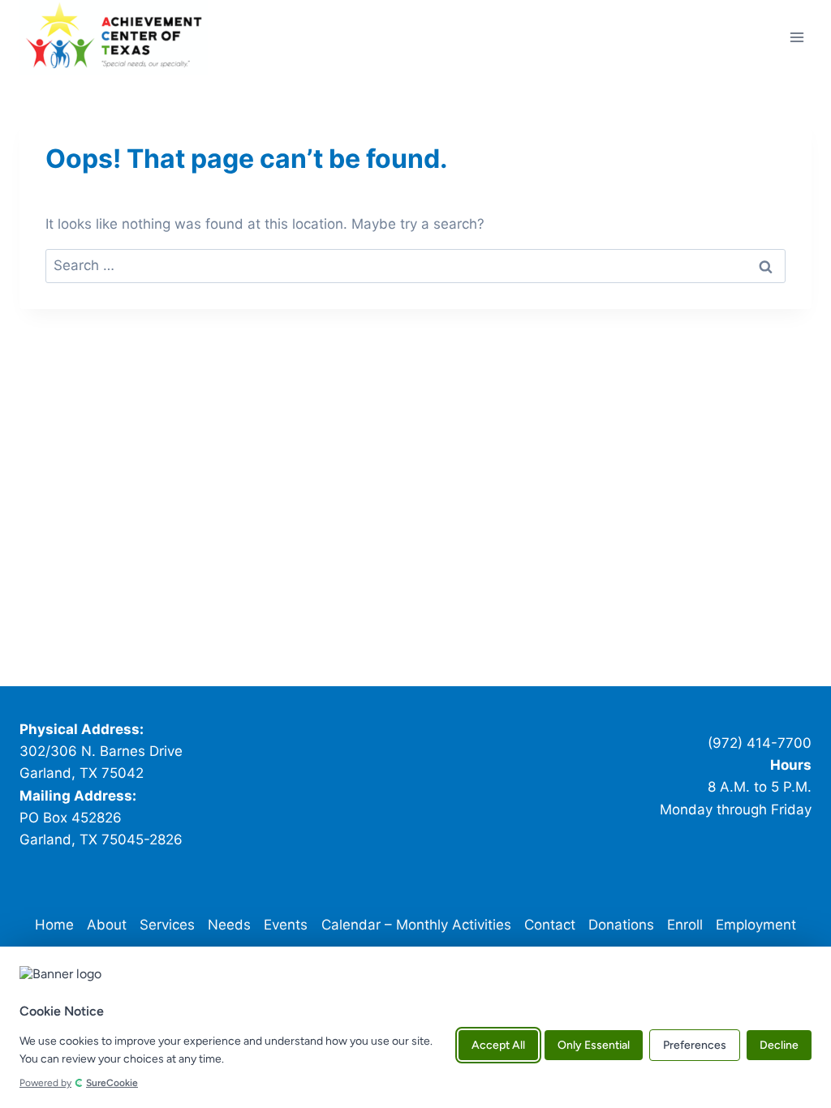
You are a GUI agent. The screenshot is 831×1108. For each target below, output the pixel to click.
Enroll (685, 925)
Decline (779, 1045)
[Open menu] (796, 36)
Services (167, 925)
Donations (621, 925)
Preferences (694, 1045)
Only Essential (594, 1045)
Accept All (498, 1045)
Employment (756, 925)
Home (54, 925)
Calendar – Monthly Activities (416, 925)
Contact (549, 925)
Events (286, 925)
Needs (229, 925)
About (107, 925)
